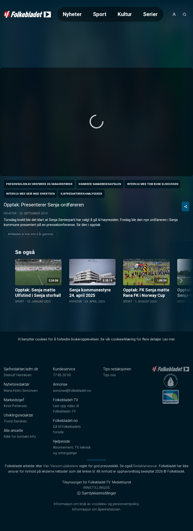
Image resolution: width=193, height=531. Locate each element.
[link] (27, 14)
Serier (150, 14)
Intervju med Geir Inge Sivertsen (30, 193)
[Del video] (185, 206)
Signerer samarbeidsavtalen (99, 184)
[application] (96, 122)
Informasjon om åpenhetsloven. (96, 509)
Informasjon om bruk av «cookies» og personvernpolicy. (96, 504)
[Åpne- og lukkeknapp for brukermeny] (174, 14)
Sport (99, 14)
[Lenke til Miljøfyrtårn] (170, 397)
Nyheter (72, 14)
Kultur (125, 14)
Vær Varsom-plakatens (60, 466)
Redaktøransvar (145, 466)
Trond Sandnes (15, 421)
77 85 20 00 (62, 375)
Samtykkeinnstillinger (99, 493)
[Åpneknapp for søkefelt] (184, 14)
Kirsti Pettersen (15, 406)
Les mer (169, 339)
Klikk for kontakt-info (20, 437)
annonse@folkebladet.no (72, 391)
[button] (96, 121)
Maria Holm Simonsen (21, 391)
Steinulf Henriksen (18, 375)
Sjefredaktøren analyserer (81, 193)
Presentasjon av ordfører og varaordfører (39, 184)
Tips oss (109, 375)
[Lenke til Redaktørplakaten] (171, 381)
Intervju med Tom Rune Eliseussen (152, 184)
